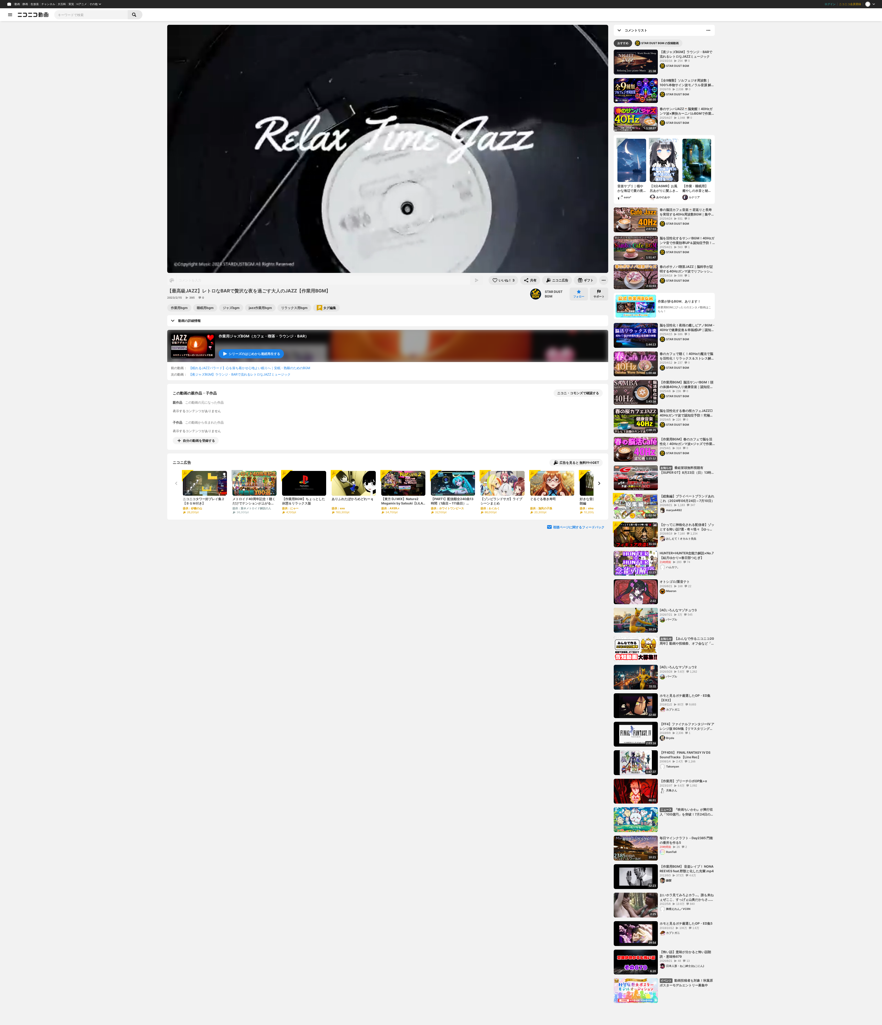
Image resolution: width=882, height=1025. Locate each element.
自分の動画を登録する (199, 440)
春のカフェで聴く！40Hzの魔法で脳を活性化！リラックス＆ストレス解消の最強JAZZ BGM (687, 356)
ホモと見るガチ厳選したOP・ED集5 (686, 923)
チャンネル (48, 4)
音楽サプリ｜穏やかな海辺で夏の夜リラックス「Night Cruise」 (631, 188)
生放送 (35, 4)
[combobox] (91, 14)
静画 (25, 4)
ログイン (830, 4)
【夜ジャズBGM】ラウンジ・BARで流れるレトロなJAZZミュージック (240, 374)
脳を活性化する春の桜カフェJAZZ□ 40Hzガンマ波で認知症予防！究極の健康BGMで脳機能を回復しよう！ (686, 413)
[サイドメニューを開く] (10, 14)
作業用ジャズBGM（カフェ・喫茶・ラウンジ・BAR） (264, 336)
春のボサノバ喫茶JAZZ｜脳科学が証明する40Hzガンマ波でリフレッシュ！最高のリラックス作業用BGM (686, 269)
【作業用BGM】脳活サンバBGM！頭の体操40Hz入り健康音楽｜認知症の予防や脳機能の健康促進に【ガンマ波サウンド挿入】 (687, 384)
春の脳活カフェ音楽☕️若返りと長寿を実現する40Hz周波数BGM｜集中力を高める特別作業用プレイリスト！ (687, 212)
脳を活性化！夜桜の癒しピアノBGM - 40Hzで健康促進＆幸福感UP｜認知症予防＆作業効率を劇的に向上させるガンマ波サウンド (687, 327)
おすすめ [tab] (622, 43)
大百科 (62, 4)
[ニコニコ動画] (33, 14)
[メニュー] (603, 280)
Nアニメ (81, 4)
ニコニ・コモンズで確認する (578, 393)
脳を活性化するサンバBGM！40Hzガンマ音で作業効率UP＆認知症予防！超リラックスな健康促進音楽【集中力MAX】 (687, 240)
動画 (17, 4)
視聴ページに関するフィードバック (579, 527)
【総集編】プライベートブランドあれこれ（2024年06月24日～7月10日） (687, 498)
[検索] (135, 14)
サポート (599, 296)
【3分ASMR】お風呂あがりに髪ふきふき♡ (663, 188)
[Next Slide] (599, 483)
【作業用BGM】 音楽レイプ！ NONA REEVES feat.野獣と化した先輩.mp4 (687, 868)
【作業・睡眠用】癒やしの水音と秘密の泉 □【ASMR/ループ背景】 (696, 188)
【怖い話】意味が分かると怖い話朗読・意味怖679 (685, 954)
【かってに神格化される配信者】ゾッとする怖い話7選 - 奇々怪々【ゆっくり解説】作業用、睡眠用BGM (687, 527)
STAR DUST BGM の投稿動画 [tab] (660, 43)
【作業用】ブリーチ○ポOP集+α (683, 781)
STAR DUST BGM (554, 294)
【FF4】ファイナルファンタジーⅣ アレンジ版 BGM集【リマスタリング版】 (687, 726)
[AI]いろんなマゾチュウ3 (678, 610)
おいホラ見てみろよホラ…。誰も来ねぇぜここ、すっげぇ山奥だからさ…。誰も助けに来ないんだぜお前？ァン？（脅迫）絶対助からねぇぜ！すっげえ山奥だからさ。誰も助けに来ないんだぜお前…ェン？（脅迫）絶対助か (687, 897)
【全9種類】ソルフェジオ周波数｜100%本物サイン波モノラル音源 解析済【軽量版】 (687, 82)
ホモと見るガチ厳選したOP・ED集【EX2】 (685, 698)
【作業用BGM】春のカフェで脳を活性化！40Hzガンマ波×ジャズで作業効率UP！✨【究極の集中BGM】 (686, 441)
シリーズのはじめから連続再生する (254, 354)
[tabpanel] (664, 526)
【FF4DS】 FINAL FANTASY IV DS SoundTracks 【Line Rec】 (685, 754)
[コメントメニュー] (708, 30)
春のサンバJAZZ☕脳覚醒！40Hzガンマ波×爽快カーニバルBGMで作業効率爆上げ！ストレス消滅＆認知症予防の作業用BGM (687, 111)
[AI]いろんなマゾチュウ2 (678, 667)
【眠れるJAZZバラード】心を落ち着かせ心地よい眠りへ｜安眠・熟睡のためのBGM (249, 368)
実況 (71, 4)
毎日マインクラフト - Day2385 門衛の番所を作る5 (686, 840)
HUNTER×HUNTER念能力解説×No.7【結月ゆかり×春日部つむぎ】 (687, 555)
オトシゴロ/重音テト (675, 581)
